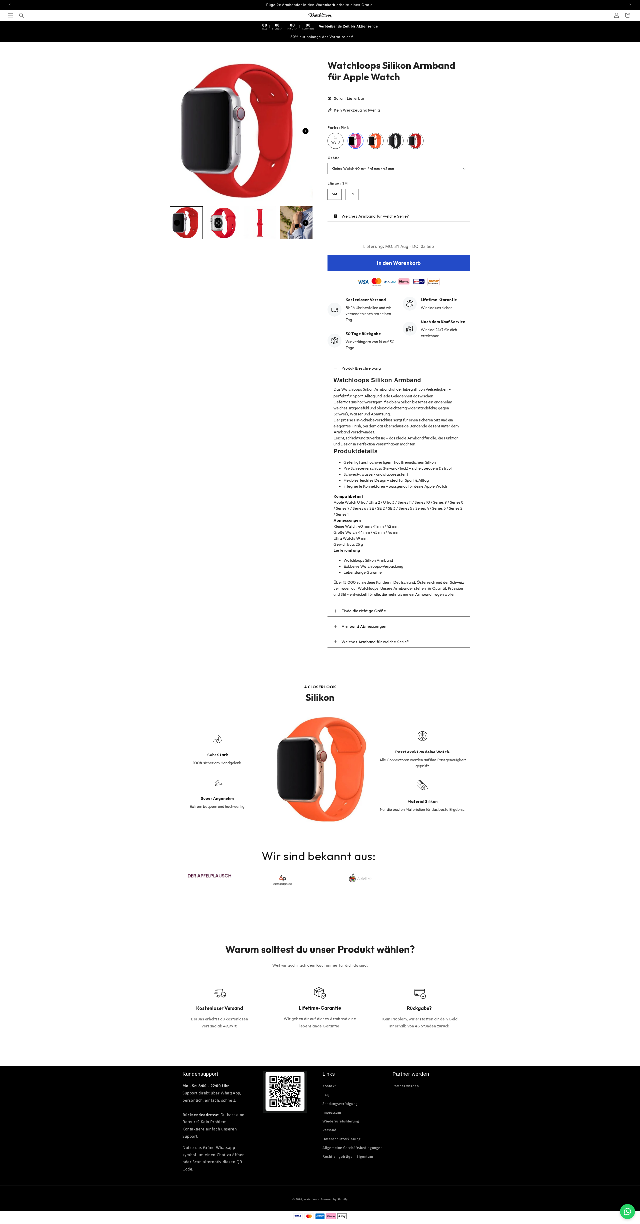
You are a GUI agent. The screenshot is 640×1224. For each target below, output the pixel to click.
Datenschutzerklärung (341, 1139)
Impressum (331, 1112)
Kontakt (329, 1086)
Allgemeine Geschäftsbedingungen (352, 1148)
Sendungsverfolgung (340, 1104)
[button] (10, 15)
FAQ (326, 1095)
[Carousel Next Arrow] (305, 131)
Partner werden (405, 1086)
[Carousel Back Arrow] (177, 223)
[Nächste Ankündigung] (630, 5)
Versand (329, 1130)
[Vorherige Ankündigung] (9, 5)
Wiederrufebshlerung (340, 1121)
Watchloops (312, 1199)
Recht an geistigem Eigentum (347, 1156)
